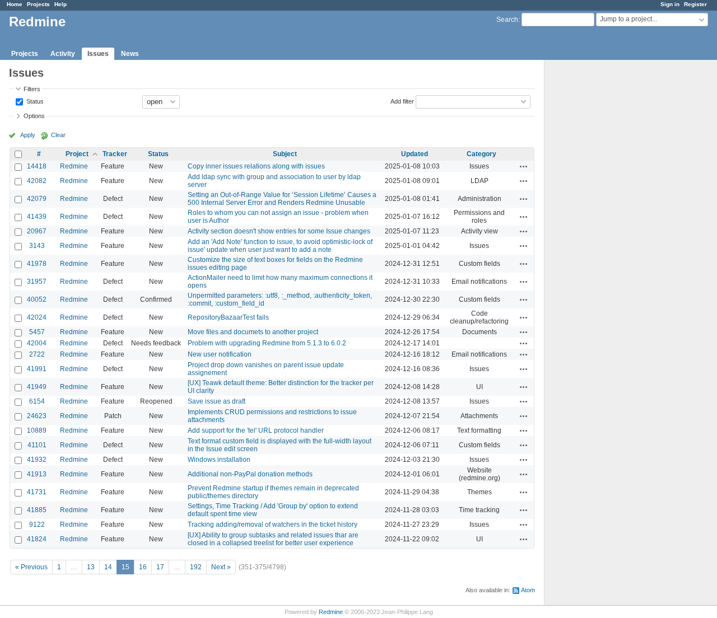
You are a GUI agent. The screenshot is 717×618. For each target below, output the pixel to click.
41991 (36, 369)
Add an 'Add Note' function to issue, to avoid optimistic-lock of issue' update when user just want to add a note (280, 246)
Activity (62, 54)
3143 (37, 246)
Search (507, 20)
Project (77, 154)
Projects (38, 4)
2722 (37, 354)
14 (108, 567)
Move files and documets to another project (253, 332)
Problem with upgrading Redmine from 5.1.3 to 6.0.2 (267, 343)
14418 (36, 166)
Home (14, 4)
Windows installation (219, 460)
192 (196, 567)
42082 (36, 181)
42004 (36, 343)
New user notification (220, 354)
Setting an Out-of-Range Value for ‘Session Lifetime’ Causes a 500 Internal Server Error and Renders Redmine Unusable (282, 199)
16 (143, 567)
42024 (36, 317)
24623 (36, 416)
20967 (36, 231)
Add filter (402, 100)
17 (160, 567)
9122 (37, 524)
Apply (27, 135)
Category (481, 154)
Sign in (669, 4)
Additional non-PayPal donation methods (250, 474)
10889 (36, 430)
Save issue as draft (216, 401)
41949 (36, 387)
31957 (36, 281)
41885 (36, 510)
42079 (36, 199)
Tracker (115, 154)
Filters (32, 89)
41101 (36, 445)
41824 (36, 539)
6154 (37, 401)
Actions (523, 166)
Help (60, 4)
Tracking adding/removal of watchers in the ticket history (272, 524)
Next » (221, 567)
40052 (36, 299)
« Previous (31, 567)
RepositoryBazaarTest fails (228, 317)
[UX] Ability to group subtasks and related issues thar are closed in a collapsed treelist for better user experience (273, 539)
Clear (58, 135)
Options (34, 116)
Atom (528, 590)
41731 (36, 492)
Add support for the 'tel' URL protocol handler (256, 430)
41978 (36, 264)
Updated (414, 154)
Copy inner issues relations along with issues (256, 166)
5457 (37, 332)
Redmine (74, 166)
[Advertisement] (600, 236)
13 (91, 567)
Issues (98, 54)
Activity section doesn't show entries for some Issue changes (279, 231)
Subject (285, 154)
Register (695, 4)
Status (34, 100)
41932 (36, 460)
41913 (36, 474)
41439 (36, 217)
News (130, 54)
